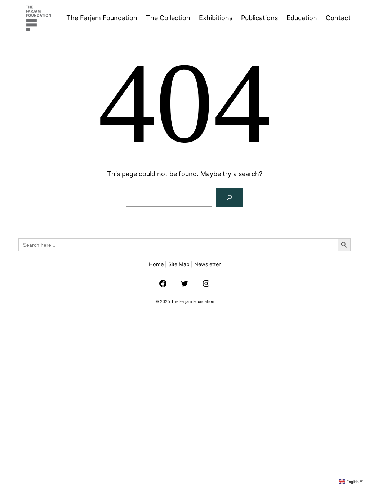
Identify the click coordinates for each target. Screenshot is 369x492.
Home (156, 264)
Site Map (179, 264)
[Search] (229, 197)
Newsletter (207, 264)
